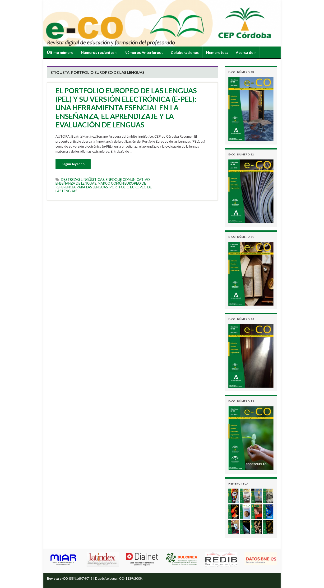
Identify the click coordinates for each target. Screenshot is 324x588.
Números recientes (98, 52)
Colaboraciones (185, 52)
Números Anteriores (143, 52)
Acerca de (245, 52)
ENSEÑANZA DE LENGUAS (76, 183)
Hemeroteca (217, 52)
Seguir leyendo (73, 164)
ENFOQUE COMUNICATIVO (128, 179)
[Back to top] (313, 577)
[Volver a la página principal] (162, 23)
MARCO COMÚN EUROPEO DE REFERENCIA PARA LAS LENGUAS (101, 185)
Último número (60, 52)
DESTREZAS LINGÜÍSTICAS (82, 179)
